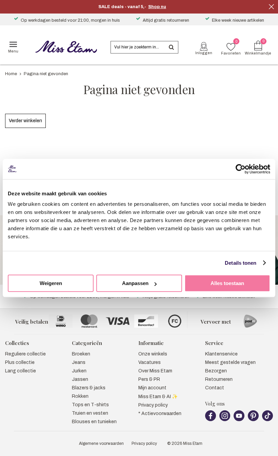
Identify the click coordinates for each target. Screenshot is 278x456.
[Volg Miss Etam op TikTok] (267, 419)
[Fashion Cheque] (174, 321)
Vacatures (149, 362)
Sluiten (271, 6)
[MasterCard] (89, 321)
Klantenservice (221, 353)
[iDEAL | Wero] (60, 321)
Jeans (78, 362)
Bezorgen (216, 370)
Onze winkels (152, 353)
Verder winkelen (25, 120)
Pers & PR (149, 379)
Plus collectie (20, 362)
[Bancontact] (146, 321)
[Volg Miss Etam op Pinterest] (253, 419)
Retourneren (219, 379)
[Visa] (117, 321)
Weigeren (51, 283)
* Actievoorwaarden (159, 413)
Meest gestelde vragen (230, 362)
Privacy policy (153, 405)
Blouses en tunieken (94, 421)
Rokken (80, 396)
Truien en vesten (90, 413)
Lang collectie (20, 370)
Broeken (81, 353)
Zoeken (171, 47)
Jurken (79, 370)
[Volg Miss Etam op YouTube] (239, 419)
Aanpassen (135, 283)
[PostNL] (250, 321)
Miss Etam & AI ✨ (158, 396)
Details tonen (240, 263)
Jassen (80, 379)
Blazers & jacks (88, 387)
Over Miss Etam (155, 370)
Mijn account (152, 387)
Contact (214, 387)
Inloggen (203, 53)
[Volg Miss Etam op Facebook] (210, 419)
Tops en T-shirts (90, 404)
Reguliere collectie (25, 353)
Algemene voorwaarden (101, 443)
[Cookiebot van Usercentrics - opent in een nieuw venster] (240, 169)
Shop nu (157, 6)
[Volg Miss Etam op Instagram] (224, 419)
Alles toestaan (227, 283)
